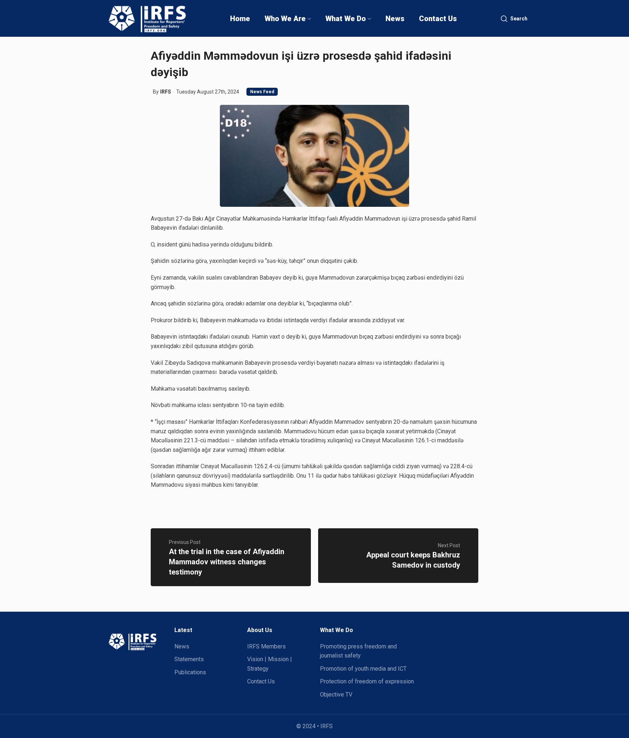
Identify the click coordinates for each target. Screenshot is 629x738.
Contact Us (261, 681)
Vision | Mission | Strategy (269, 664)
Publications (190, 672)
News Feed (262, 91)
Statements (189, 659)
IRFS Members (266, 646)
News (181, 646)
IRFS (165, 92)
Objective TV (336, 694)
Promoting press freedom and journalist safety (358, 651)
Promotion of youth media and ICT (363, 668)
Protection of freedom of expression (367, 681)
